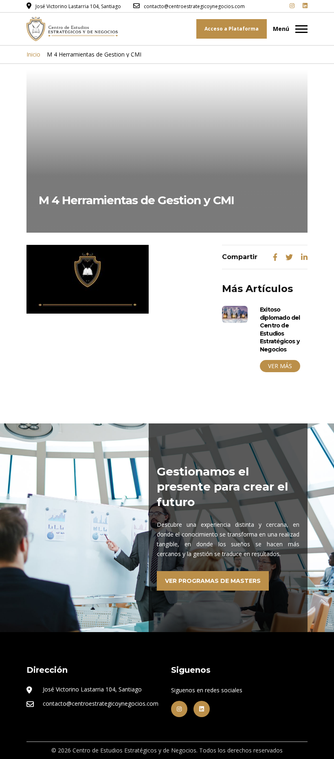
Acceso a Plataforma (231, 28)
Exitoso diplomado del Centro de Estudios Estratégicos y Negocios (280, 329)
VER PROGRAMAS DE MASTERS (213, 581)
